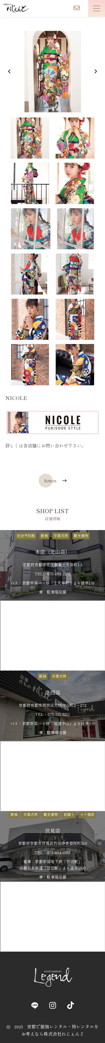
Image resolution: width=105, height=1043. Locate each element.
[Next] (95, 71)
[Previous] (9, 71)
